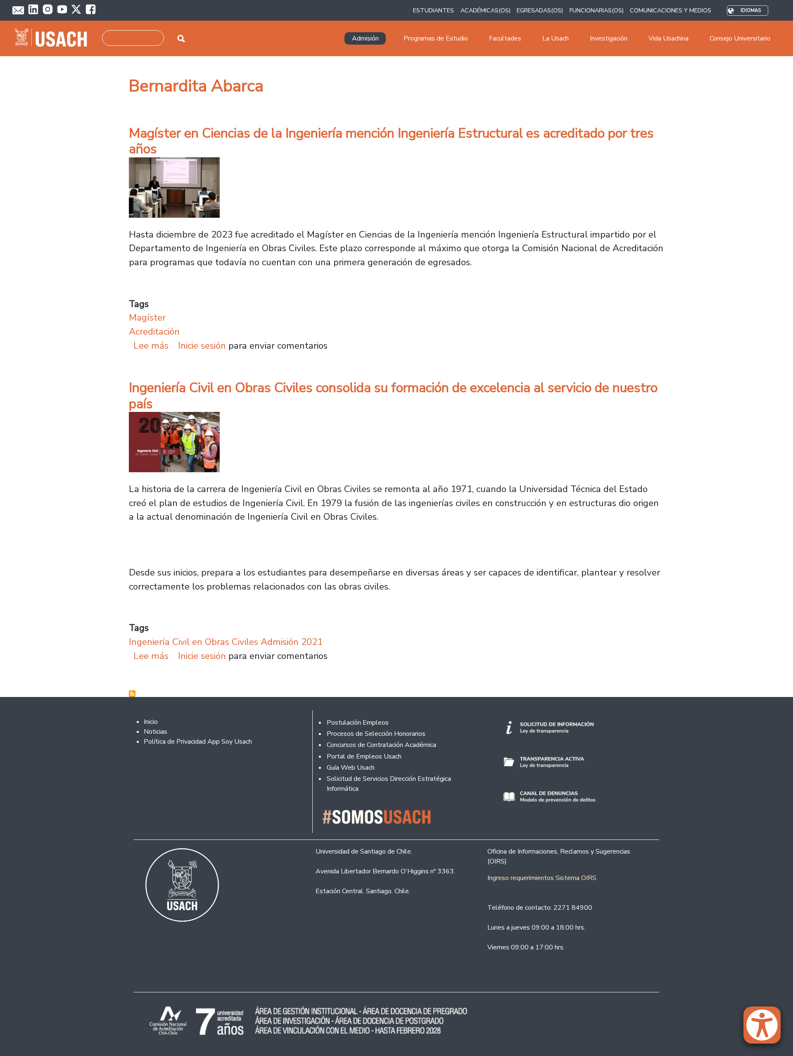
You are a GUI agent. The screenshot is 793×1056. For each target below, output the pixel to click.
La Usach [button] (555, 38)
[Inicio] (54, 38)
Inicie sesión (202, 345)
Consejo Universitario (740, 38)
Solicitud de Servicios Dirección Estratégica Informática (389, 783)
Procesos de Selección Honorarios (376, 733)
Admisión (365, 38)
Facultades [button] (505, 38)
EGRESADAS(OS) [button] (540, 10)
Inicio (151, 721)
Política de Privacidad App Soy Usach (198, 741)
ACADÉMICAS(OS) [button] (485, 10)
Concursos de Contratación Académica (381, 744)
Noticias (155, 731)
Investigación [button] (608, 38)
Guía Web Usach (351, 767)
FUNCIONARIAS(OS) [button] (597, 10)
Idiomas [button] (751, 10)
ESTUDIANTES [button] (433, 10)
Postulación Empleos (358, 722)
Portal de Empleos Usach (364, 756)
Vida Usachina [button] (668, 38)
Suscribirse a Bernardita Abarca (132, 693)
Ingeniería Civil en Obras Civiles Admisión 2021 (226, 641)
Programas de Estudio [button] (436, 38)
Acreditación (154, 331)
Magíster (147, 317)
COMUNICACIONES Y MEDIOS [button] (670, 10)
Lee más (151, 345)
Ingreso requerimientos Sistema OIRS (541, 877)
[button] (766, 1028)
